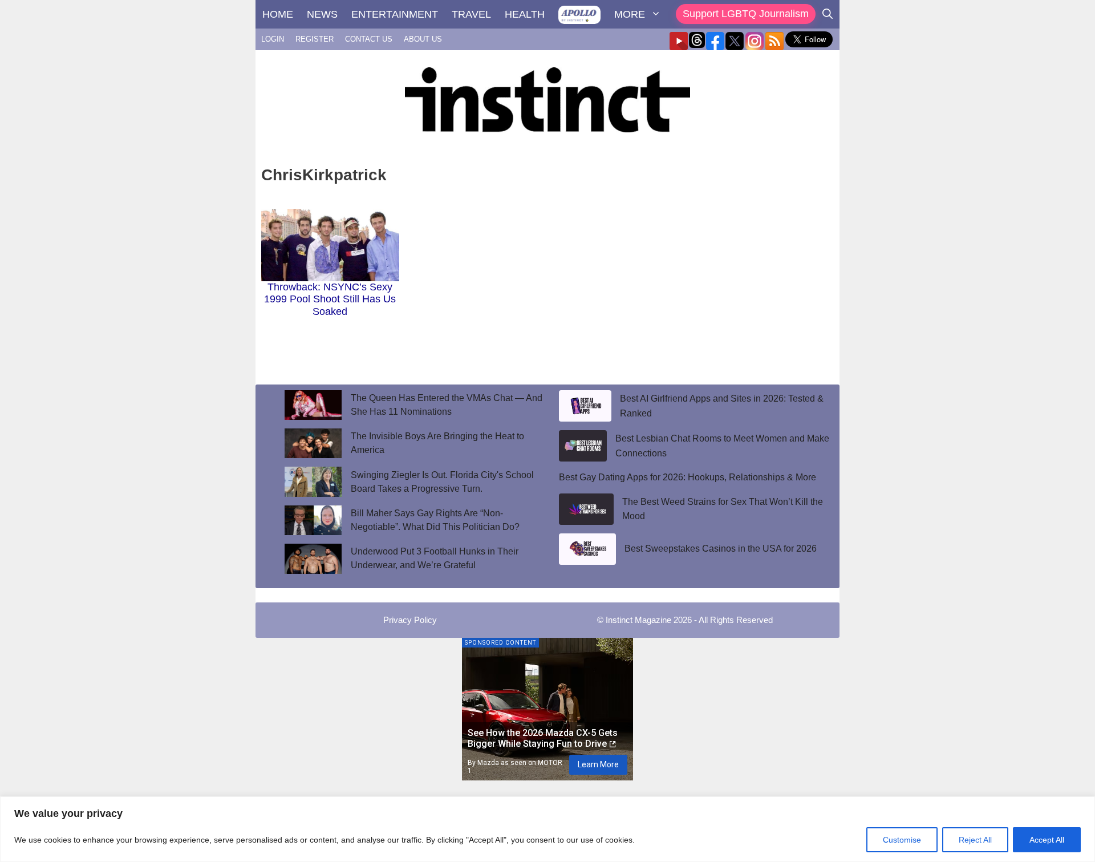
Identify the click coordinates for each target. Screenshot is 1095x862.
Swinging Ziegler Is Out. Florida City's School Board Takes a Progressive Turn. (442, 481)
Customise (902, 839)
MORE (629, 14)
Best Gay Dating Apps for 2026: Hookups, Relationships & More (687, 477)
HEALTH (525, 14)
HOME (277, 14)
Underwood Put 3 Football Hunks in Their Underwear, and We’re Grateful (434, 558)
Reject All (975, 839)
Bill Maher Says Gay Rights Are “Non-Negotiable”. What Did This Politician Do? (435, 520)
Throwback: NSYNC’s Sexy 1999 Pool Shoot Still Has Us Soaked (330, 299)
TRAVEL (471, 14)
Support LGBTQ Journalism (746, 13)
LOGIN (272, 39)
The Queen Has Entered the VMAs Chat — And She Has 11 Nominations (446, 404)
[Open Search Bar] (828, 14)
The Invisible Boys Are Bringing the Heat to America (437, 443)
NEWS (322, 14)
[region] (547, 829)
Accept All (1046, 839)
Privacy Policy (410, 620)
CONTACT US (368, 39)
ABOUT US (423, 39)
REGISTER (314, 39)
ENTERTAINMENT (394, 14)
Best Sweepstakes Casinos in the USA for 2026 (720, 548)
